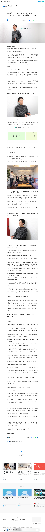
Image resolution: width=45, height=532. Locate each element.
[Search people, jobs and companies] (36, 1)
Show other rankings (22, 486)
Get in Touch (35, 523)
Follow (10, 7)
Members (34, 6)
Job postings (41, 6)
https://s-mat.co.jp (15, 7)
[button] (6, 517)
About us (30, 6)
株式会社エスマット (14, 5)
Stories (37, 6)
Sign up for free (41, 1)
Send (39, 523)
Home (28, 6)
